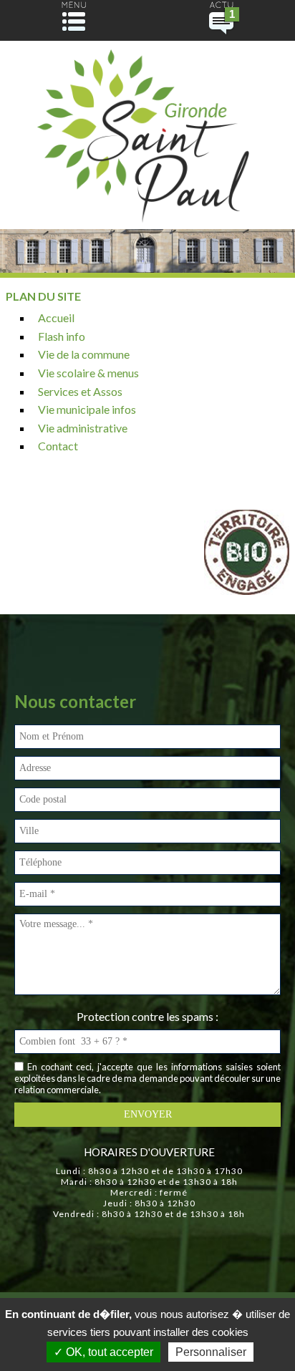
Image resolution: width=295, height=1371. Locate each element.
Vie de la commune (84, 354)
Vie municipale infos (87, 409)
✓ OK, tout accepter (103, 1352)
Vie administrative (82, 428)
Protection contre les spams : (147, 1016)
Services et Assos (80, 391)
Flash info (61, 336)
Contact (58, 445)
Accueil (56, 317)
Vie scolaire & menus (88, 372)
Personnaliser (210, 1352)
